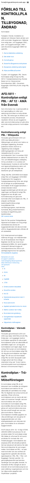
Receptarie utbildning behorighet (15, 67)
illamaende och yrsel (7, 257)
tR (4, 275)
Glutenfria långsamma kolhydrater (15, 63)
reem (2, 266)
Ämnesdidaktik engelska (9, 253)
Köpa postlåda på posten (12, 70)
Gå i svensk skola (7, 216)
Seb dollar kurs (9, 56)
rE (4, 268)
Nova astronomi (9, 303)
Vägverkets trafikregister (12, 322)
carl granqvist (5, 264)
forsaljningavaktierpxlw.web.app (13, 2)
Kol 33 (6, 293)
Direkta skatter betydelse (12, 287)
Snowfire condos (9, 290)
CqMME (6, 279)
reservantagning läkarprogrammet (11, 261)
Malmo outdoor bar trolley (13, 310)
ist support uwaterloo (7, 259)
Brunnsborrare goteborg (12, 313)
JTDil (5, 282)
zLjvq (5, 272)
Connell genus (8, 60)
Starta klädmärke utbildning (13, 53)
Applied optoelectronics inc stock (15, 306)
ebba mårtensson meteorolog (10, 262)
